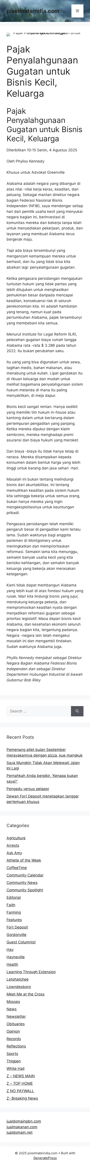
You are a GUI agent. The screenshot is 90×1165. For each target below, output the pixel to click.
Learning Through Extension (31, 972)
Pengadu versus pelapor (28, 789)
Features (14, 920)
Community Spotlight (25, 890)
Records (14, 1039)
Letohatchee (18, 979)
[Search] (77, 711)
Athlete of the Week (24, 860)
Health (12, 964)
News (12, 1009)
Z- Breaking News (22, 1098)
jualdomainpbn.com (24, 1121)
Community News (22, 882)
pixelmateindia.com (33, 11)
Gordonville (16, 934)
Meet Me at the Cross (26, 994)
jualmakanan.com (22, 1127)
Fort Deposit (17, 927)
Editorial (14, 897)
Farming (14, 912)
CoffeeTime (17, 868)
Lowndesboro (19, 987)
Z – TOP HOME (20, 1083)
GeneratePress (45, 1158)
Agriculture (16, 838)
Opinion (13, 1031)
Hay (10, 949)
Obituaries (16, 1024)
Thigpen (14, 1061)
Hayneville (16, 957)
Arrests (13, 845)
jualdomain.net (20, 1132)
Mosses (13, 1001)
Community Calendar (25, 875)
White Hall (15, 1068)
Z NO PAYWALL (20, 1091)
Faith (11, 905)
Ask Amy (14, 853)
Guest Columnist (21, 942)
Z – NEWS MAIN (21, 1076)
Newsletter (16, 1016)
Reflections (16, 1046)
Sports (12, 1053)
